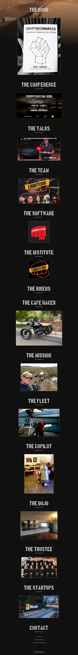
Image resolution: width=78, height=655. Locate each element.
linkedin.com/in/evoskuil (39, 642)
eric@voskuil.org (39, 639)
